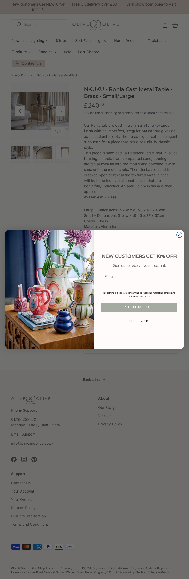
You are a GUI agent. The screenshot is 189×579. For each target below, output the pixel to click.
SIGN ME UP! (139, 307)
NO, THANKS (140, 321)
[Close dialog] (179, 235)
